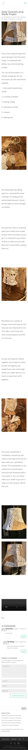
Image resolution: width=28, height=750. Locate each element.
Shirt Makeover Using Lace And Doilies (12, 718)
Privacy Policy (5, 739)
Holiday (6, 19)
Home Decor (11, 19)
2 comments (19, 19)
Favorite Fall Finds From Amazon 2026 (11, 715)
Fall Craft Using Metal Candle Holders (11, 720)
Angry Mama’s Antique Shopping (10, 725)
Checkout (13, 739)
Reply (23, 636)
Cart (19, 739)
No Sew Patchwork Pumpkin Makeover (11, 723)
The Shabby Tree (7, 17)
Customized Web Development (17, 748)
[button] (23, 739)
